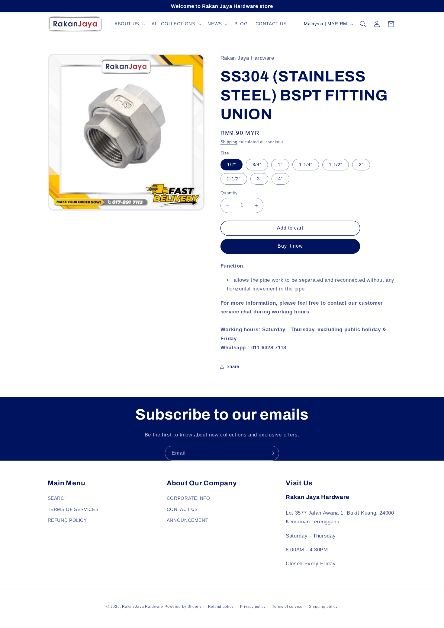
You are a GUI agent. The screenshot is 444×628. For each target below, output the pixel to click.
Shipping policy (323, 606)
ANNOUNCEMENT (187, 520)
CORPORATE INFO (188, 498)
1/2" (231, 164)
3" (259, 178)
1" (280, 164)
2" (361, 164)
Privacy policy (253, 606)
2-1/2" (233, 178)
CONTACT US (182, 509)
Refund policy (221, 606)
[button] (129, 24)
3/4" (257, 164)
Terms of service (287, 606)
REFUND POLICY (67, 520)
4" (280, 178)
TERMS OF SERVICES (73, 509)
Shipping (228, 142)
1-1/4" (305, 164)
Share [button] (233, 366)
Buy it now (290, 246)
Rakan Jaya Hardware (142, 606)
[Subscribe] (272, 453)
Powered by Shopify (183, 606)
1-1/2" (335, 164)
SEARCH (58, 498)
